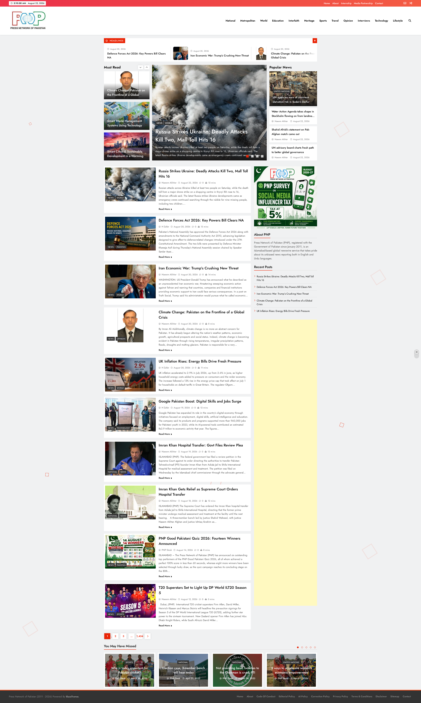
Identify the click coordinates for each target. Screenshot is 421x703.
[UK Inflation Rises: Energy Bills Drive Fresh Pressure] (314, 53)
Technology (381, 21)
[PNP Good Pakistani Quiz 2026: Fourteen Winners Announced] (130, 552)
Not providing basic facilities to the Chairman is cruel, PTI (237, 670)
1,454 (139, 636)
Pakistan (169, 123)
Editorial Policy (287, 696)
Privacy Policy (340, 696)
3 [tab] (257, 156)
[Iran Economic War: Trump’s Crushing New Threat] (150, 53)
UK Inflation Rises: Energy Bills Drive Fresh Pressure (200, 361)
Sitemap (394, 696)
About (335, 3)
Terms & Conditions (361, 696)
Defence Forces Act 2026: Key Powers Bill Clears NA (201, 220)
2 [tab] (252, 156)
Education (278, 21)
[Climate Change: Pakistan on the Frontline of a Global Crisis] (231, 53)
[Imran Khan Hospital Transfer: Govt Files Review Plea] (130, 458)
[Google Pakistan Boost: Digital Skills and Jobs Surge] (130, 414)
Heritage (309, 21)
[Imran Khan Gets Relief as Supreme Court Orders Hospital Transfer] (130, 502)
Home (327, 3)
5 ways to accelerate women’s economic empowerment (291, 670)
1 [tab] (247, 156)
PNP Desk (167, 550)
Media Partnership (363, 3)
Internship (346, 3)
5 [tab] (315, 647)
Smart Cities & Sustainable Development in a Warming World (125, 125)
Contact (379, 3)
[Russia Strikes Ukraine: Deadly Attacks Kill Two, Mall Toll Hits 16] (130, 184)
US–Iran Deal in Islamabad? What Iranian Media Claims (125, 153)
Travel (335, 21)
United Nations (282, 91)
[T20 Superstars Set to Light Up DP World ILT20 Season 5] (130, 601)
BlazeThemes (72, 696)
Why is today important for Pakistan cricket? (129, 670)
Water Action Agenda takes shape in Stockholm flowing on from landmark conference (293, 116)
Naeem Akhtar (281, 121)
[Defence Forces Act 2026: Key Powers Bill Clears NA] (209, 112)
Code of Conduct (266, 696)
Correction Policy (320, 696)
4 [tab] (262, 156)
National (230, 21)
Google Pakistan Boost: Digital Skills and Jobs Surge (200, 401)
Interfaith (294, 21)
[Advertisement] (285, 463)
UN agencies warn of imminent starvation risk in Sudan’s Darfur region (291, 101)
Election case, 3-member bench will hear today (183, 670)
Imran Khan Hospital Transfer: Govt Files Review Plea (201, 445)
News (159, 123)
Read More (164, 209)
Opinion (348, 21)
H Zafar (165, 226)
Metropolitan (247, 21)
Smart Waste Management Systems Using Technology (124, 92)
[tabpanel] (209, 112)
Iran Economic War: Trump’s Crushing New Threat (190, 55)
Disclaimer (381, 696)
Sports (323, 21)
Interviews (364, 21)
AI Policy (303, 696)
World (263, 21)
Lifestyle (398, 21)
